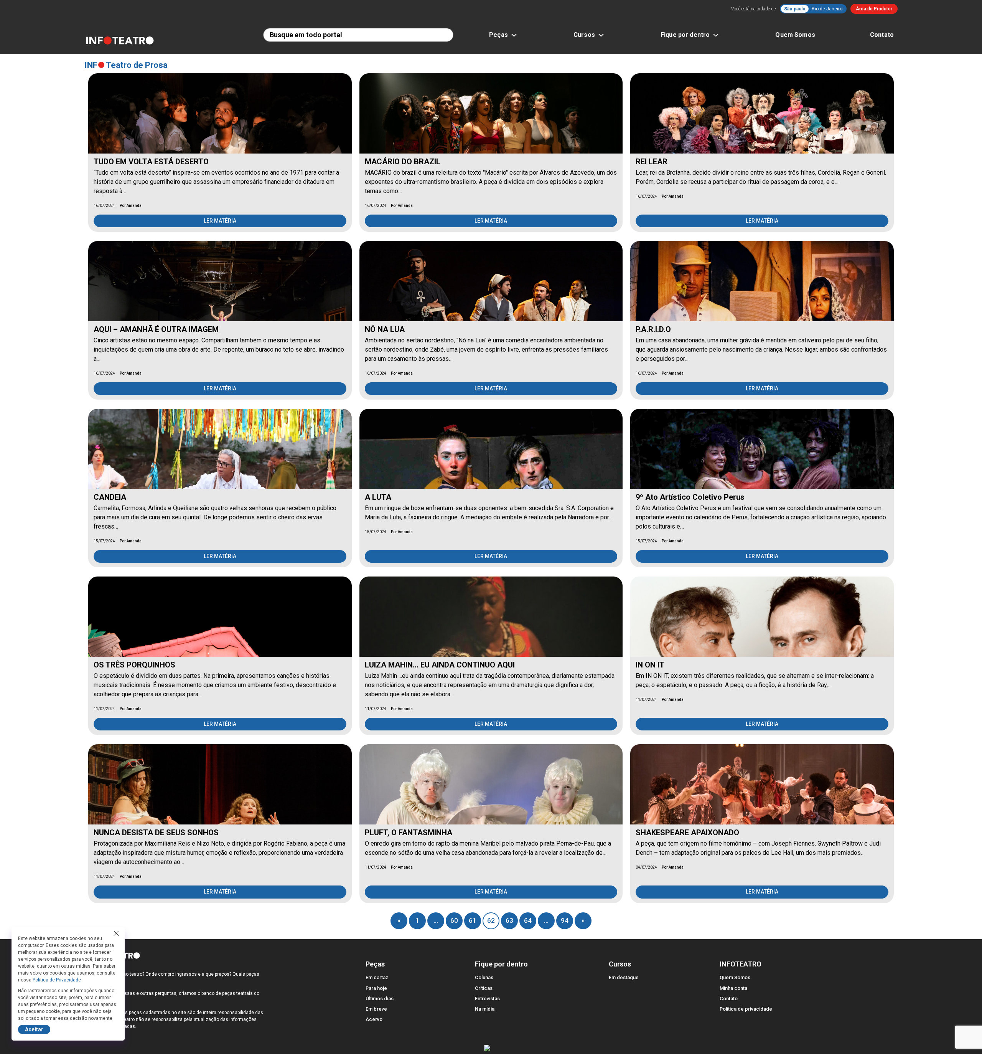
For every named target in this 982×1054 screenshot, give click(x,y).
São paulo (795, 9)
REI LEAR (651, 161)
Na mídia (484, 1009)
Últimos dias (380, 998)
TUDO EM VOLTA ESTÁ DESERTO (151, 161)
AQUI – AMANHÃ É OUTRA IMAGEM (156, 329)
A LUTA (378, 497)
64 (528, 920)
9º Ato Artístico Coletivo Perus (690, 497)
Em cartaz (377, 977)
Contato (882, 34)
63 (509, 920)
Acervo (374, 1019)
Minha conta (733, 988)
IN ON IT (650, 664)
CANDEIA (110, 497)
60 (454, 920)
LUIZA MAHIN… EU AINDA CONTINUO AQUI (440, 664)
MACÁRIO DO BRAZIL (402, 161)
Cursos (584, 34)
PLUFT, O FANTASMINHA (408, 832)
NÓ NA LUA (385, 329)
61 (472, 920)
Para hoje (376, 988)
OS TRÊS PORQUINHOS (134, 664)
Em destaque (624, 977)
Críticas (484, 988)
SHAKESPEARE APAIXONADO (687, 832)
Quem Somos (795, 34)
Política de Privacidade (57, 980)
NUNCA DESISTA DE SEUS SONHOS (156, 832)
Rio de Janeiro (827, 9)
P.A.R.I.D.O (653, 329)
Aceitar (34, 1029)
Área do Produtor (874, 9)
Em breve (376, 1009)
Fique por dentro (685, 34)
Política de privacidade (746, 1009)
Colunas (484, 977)
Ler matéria (220, 221)
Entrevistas (487, 998)
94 (564, 920)
